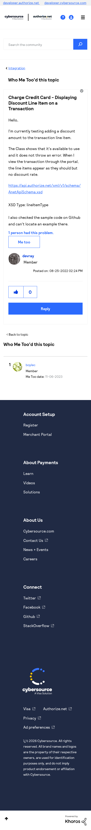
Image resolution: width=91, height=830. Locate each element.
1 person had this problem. (31, 232)
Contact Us (33, 540)
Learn (28, 473)
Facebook (31, 607)
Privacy (29, 718)
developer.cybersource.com (65, 3)
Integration (16, 68)
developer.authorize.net (21, 3)
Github (29, 616)
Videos (29, 483)
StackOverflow (36, 625)
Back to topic (18, 334)
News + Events (35, 549)
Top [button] (6, 818)
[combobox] (46, 44)
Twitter (29, 598)
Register (30, 425)
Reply (45, 308)
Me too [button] (24, 242)
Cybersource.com (38, 531)
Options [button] (81, 90)
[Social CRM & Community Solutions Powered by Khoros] (75, 820)
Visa (27, 708)
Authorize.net (55, 708)
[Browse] (80, 17)
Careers (30, 559)
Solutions (31, 492)
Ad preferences (36, 727)
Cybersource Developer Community (14, 17)
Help (64, 17)
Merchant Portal (37, 434)
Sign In (72, 17)
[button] (16, 292)
